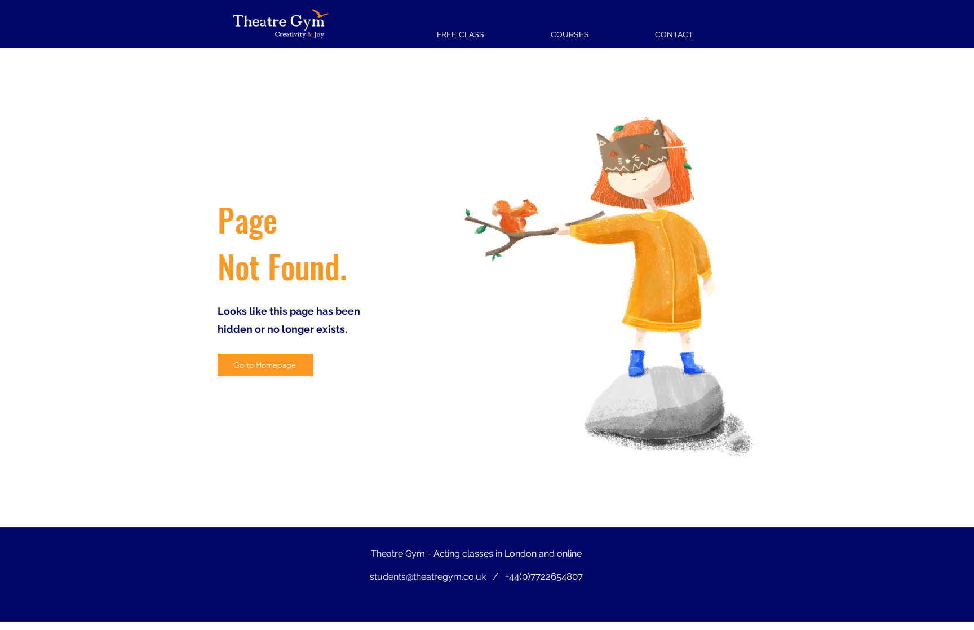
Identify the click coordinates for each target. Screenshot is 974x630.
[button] (569, 29)
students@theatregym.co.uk (428, 576)
